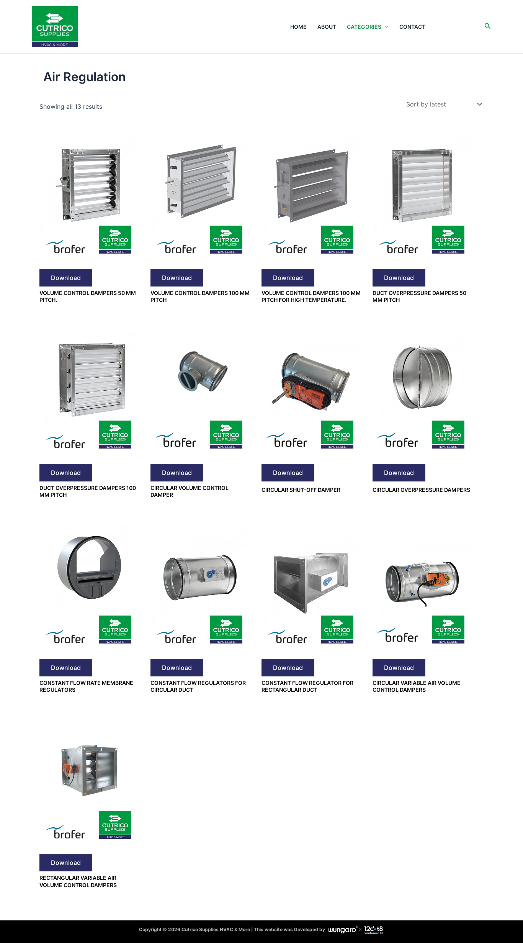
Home (298, 26)
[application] (384, 26)
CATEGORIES (364, 26)
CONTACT (412, 26)
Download (66, 278)
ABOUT (326, 26)
